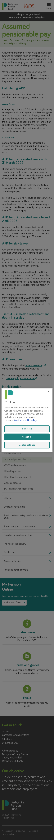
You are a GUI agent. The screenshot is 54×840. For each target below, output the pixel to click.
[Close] (49, 391)
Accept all (27, 437)
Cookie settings (27, 445)
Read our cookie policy (25, 420)
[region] (27, 420)
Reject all (27, 429)
